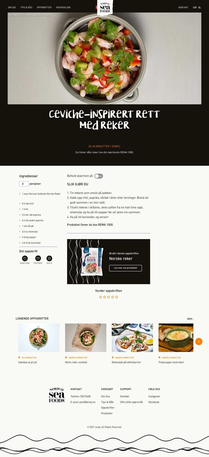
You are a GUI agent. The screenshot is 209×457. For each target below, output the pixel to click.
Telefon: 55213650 (81, 396)
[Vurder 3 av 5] (109, 297)
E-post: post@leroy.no (83, 402)
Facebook (153, 402)
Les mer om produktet (125, 268)
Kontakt (183, 8)
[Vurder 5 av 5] (117, 297)
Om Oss (12, 8)
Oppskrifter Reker (39, 15)
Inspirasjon (63, 8)
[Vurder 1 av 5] (101, 297)
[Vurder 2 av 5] (105, 297)
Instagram (154, 396)
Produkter (107, 413)
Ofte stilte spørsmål (131, 402)
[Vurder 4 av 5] (113, 297)
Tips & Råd (26, 8)
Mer (189, 319)
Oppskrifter (16, 15)
